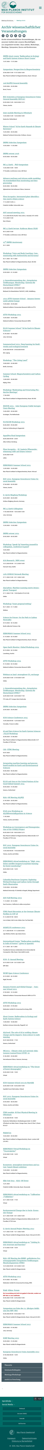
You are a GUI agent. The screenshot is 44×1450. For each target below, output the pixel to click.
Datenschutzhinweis (29, 1438)
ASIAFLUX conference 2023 (14, 927)
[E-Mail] (19, 35)
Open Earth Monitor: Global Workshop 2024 (21, 647)
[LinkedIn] (3, 35)
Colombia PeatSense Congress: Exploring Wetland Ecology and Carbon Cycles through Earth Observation (21, 882)
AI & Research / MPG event (14, 560)
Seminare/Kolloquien (13, 1370)
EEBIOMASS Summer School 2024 (17, 633)
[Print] (24, 35)
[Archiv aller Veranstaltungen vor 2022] (22, 1390)
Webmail (22, 1408)
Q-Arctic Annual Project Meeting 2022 (18, 1229)
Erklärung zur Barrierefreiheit (22, 1441)
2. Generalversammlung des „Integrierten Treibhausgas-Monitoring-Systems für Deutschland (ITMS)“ (20, 690)
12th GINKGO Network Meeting (16, 574)
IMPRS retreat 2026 (11, 154)
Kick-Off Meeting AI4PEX (13, 797)
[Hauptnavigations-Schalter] (40, 8)
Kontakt (22, 1418)
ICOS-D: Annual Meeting (13, 959)
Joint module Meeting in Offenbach (17, 113)
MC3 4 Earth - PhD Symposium (15, 165)
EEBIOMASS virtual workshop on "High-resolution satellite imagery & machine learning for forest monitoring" (22, 863)
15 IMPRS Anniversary (12, 242)
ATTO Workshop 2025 (12, 315)
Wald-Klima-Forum (11, 1290)
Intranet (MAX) (22, 1413)
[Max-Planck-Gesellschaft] (13, 1432)
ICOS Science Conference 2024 (15, 718)
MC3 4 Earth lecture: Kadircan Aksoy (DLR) (20, 229)
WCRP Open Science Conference (16, 973)
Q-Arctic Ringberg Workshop (15, 495)
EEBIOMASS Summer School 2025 (17, 465)
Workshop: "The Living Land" (15, 360)
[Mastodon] (11, 35)
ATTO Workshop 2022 (12, 1277)
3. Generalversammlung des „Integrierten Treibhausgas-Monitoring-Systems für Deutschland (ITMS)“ (20, 282)
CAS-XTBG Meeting (11, 749)
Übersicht (8, 1365)
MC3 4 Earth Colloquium (13, 509)
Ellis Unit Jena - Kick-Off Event (16, 1181)
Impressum (11, 1438)
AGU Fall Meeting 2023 (12, 898)
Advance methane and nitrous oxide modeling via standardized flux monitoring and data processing (22, 180)
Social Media (8, 1405)
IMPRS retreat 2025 (11, 533)
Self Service (22, 1423)
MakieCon (7, 1133)
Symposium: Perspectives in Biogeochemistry (21, 69)
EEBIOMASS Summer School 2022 (17, 1324)
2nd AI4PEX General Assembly (15, 83)
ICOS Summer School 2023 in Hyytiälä (18, 1083)
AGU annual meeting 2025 (13, 213)
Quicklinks (7, 1401)
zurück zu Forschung (12, 1379)
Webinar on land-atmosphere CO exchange (21, 674)
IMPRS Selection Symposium (15, 142)
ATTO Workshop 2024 (12, 661)
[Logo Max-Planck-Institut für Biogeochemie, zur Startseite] (18, 7)
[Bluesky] (7, 35)
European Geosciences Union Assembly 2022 (21, 1352)
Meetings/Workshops (13, 1375)
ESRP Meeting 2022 (11, 1338)
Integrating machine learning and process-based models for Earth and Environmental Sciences (20, 765)
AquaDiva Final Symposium (14, 436)
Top (39, 1399)
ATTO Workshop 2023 (12, 1003)
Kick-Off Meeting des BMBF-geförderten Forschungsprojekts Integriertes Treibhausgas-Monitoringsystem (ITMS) (22, 1260)
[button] (22, 1389)
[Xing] (15, 35)
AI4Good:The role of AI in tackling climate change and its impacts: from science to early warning (21, 1034)
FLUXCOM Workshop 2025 (14, 422)
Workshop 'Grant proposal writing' (17, 604)
